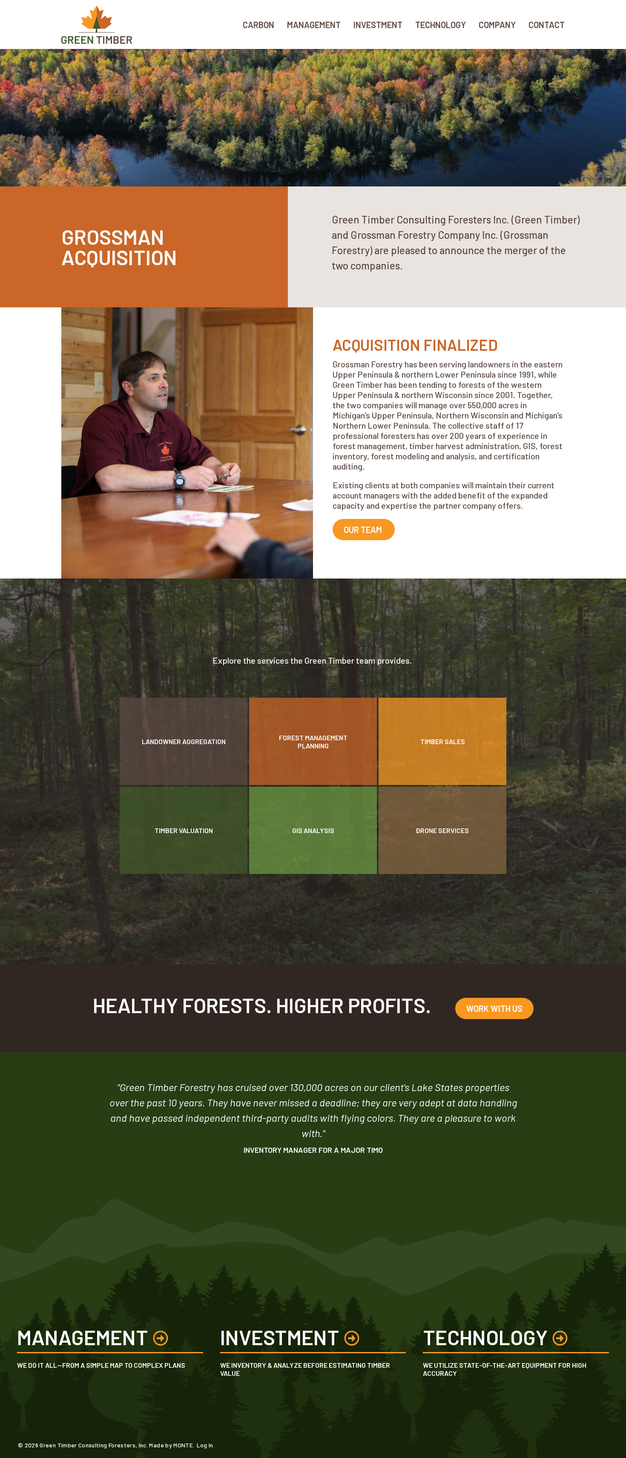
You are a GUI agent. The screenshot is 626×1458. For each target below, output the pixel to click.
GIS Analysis (313, 830)
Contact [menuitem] (546, 25)
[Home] (100, 24)
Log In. (206, 1445)
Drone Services (442, 830)
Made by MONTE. (171, 1445)
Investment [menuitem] (377, 25)
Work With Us (494, 1008)
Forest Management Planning (313, 741)
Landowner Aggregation (184, 741)
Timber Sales (442, 741)
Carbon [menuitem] (258, 25)
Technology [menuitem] (440, 25)
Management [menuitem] (314, 25)
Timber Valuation (184, 830)
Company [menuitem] (497, 25)
